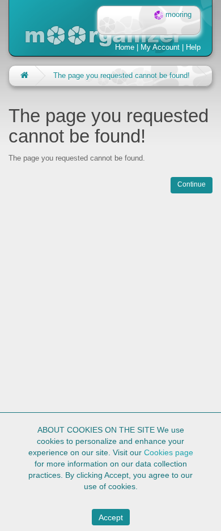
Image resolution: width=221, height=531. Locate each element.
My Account (160, 47)
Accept (111, 517)
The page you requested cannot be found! (121, 75)
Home (124, 47)
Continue (191, 184)
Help (193, 47)
